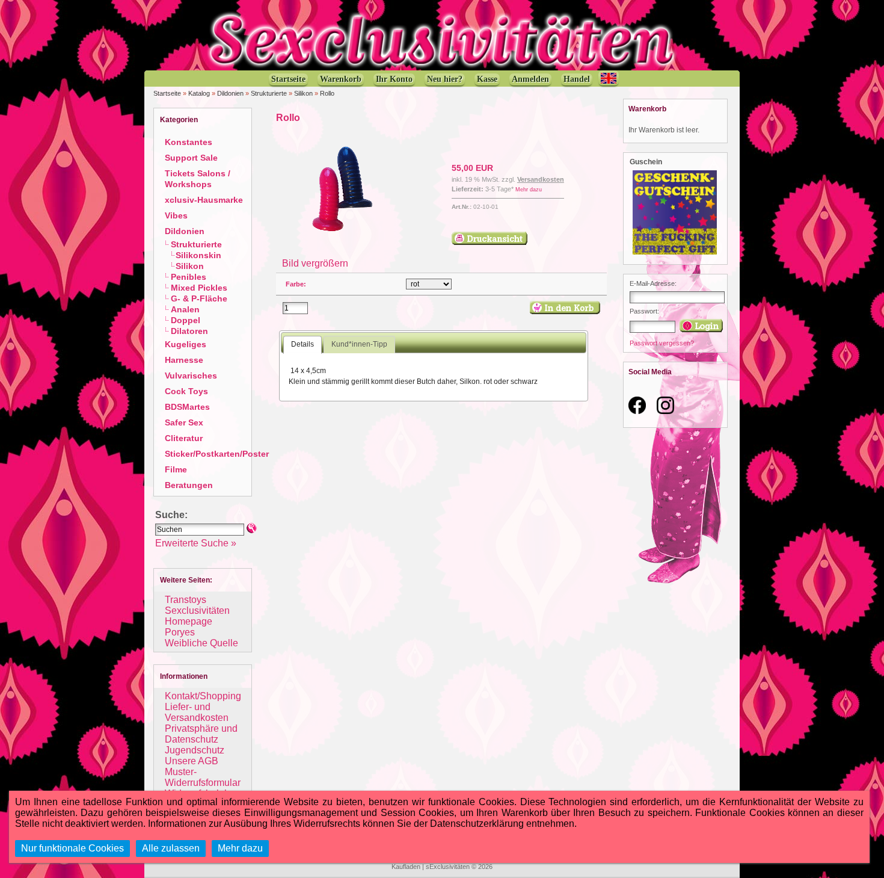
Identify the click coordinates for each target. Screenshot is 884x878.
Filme (176, 469)
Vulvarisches (191, 375)
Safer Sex (184, 422)
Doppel (185, 320)
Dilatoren (189, 331)
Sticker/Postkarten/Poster (217, 454)
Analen (185, 309)
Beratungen (189, 485)
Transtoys (185, 600)
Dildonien (230, 93)
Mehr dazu (528, 190)
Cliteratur (184, 438)
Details (302, 344)
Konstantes (188, 142)
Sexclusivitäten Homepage (197, 615)
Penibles (188, 277)
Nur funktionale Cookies (72, 848)
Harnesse (184, 360)
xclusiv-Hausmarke (204, 200)
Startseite (167, 93)
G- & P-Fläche (199, 298)
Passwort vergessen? (662, 343)
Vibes (176, 215)
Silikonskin (198, 255)
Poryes (180, 632)
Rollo (327, 93)
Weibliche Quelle (201, 643)
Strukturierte (269, 93)
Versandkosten (540, 179)
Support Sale (191, 157)
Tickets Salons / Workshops (197, 178)
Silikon (303, 93)
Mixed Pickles (199, 287)
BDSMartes (187, 407)
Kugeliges (185, 344)
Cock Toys (186, 391)
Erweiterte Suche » (195, 543)
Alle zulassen (171, 848)
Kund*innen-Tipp (359, 344)
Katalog (199, 93)
